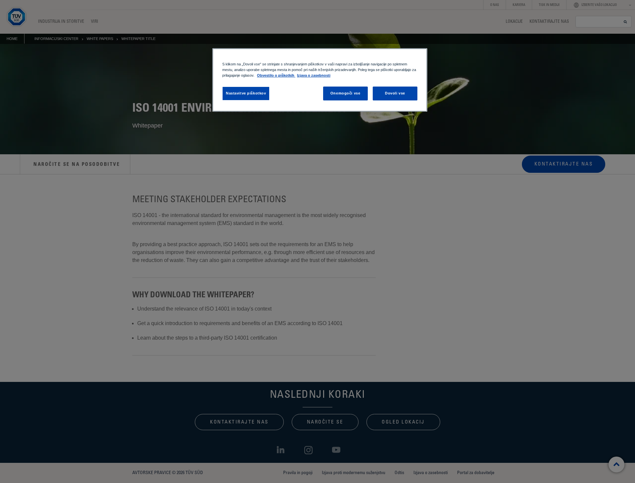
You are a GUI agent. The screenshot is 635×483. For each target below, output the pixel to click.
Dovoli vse (395, 93)
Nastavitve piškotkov (246, 93)
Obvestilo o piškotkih (276, 75)
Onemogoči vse (345, 93)
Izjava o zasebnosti (313, 75)
